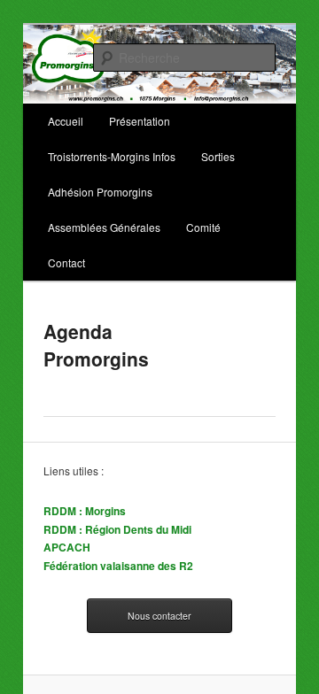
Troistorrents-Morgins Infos (111, 156)
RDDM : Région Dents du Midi (117, 529)
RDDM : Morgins (84, 511)
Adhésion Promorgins (100, 191)
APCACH (66, 547)
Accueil (65, 120)
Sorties (218, 156)
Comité (203, 227)
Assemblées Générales (104, 227)
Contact (66, 262)
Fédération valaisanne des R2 (118, 566)
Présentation (139, 120)
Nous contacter (159, 615)
